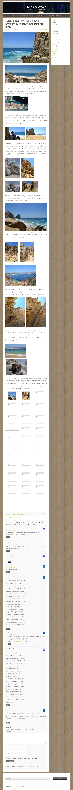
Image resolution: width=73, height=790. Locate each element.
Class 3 (54, 24)
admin (17, 29)
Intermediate (15, 513)
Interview (54, 51)
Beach (11, 513)
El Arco (40, 513)
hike (42, 513)
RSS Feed (22, 786)
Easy (54, 37)
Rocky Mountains (55, 60)
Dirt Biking (54, 44)
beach (25, 513)
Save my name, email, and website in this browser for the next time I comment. (22, 758)
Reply (8, 537)
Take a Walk (36, 6)
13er (53, 22)
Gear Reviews (20, 15)
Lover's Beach (14, 514)
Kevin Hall (8, 709)
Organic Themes (17, 786)
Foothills (54, 46)
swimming (22, 514)
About (14, 15)
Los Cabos (9, 514)
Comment (8, 731)
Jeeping (54, 53)
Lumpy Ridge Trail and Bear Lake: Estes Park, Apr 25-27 (36, 517)
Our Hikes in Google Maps (29, 15)
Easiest (54, 35)
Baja (23, 513)
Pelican (18, 514)
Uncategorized (55, 62)
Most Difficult (55, 42)
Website (7, 753)
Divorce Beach (36, 513)
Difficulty (54, 31)
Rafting (53, 57)
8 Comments (44, 29)
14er (53, 27)
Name (7, 744)
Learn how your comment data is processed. (31, 766)
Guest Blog (54, 49)
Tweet (6, 510)
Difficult (54, 33)
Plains (53, 55)
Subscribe (58, 15)
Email (7, 749)
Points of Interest (51, 15)
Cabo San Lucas (30, 513)
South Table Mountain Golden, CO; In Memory (14, 517)
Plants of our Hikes (41, 15)
